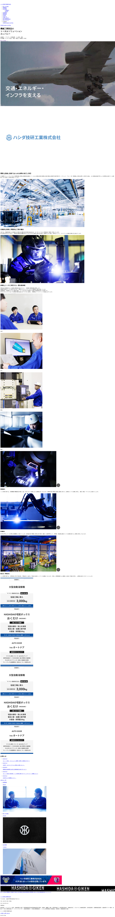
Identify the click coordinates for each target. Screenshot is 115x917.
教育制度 (5, 14)
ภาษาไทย (11, 22)
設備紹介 (7, 10)
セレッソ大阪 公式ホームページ (18, 885)
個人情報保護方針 (7, 19)
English (7, 22)
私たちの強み (6, 6)
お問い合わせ (6, 17)
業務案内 (5, 7)
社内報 (4, 15)
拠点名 (6, 11)
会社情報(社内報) (21, 892)
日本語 (4, 22)
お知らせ (5, 16)
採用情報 (5, 12)
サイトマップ (6, 20)
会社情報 (5, 9)
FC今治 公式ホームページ (6, 885)
